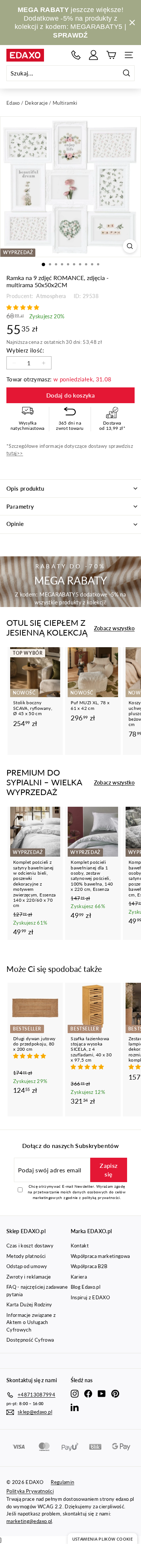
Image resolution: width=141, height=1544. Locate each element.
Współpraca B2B (89, 1266)
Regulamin (62, 1482)
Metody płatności (26, 1256)
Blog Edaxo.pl (86, 1287)
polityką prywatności (101, 1197)
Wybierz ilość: (25, 350)
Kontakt (80, 1246)
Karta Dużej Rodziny (29, 1304)
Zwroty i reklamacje (28, 1277)
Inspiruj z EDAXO (90, 1297)
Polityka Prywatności (30, 1491)
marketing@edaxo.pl (29, 1521)
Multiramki (65, 103)
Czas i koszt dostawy (29, 1246)
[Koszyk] (111, 55)
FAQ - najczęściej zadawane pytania (37, 1290)
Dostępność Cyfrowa (30, 1340)
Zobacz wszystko (114, 628)
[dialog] (102, 1538)
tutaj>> (14, 453)
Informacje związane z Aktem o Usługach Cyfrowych (31, 1322)
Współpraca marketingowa (100, 1256)
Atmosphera (50, 296)
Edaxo (13, 103)
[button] (23, 307)
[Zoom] (130, 246)
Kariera (79, 1277)
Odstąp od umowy (26, 1266)
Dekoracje (36, 103)
